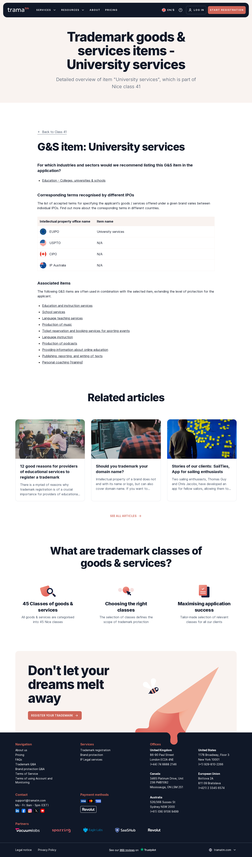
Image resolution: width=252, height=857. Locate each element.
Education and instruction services (67, 306)
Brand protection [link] (91, 754)
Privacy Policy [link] (47, 849)
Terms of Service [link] (26, 773)
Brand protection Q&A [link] (29, 769)
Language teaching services (62, 318)
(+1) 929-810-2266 (210, 764)
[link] (50, 460)
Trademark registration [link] (95, 750)
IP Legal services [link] (91, 759)
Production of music (57, 324)
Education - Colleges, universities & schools (74, 180)
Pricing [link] (19, 754)
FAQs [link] (18, 759)
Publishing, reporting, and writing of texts (72, 356)
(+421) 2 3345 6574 (211, 788)
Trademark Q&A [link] (25, 764)
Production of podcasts (59, 343)
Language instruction (57, 337)
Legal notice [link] (23, 849)
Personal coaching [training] (62, 362)
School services (53, 312)
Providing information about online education (75, 350)
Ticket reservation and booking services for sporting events (86, 331)
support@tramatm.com (30, 800)
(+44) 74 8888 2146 (163, 764)
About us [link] (21, 750)
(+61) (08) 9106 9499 (164, 811)
